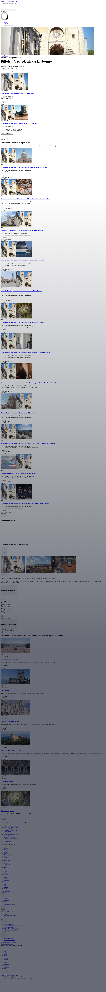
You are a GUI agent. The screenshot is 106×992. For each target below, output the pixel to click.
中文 (5, 972)
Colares (5, 863)
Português (6, 967)
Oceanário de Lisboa (9, 829)
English (5, 949)
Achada (6, 887)
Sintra (5, 852)
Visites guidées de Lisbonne (10, 838)
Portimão (6, 857)
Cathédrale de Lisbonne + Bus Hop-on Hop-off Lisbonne (19, 123)
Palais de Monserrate (9, 837)
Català (5, 951)
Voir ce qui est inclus (6, 98)
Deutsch (6, 955)
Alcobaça (6, 881)
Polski (5, 968)
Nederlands (6, 964)
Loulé (5, 870)
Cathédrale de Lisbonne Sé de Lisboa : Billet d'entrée (17, 93)
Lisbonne (6, 848)
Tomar (5, 866)
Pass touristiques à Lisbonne (11, 827)
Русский (6, 969)
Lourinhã (6, 874)
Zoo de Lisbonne (8, 831)
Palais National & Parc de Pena (11, 826)
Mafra (5, 873)
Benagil (6, 888)
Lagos (5, 856)
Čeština (5, 952)
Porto (5, 849)
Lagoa (5, 875)
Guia (5, 885)
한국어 (5, 961)
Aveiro (5, 871)
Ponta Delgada (7, 860)
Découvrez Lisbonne (6, 841)
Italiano (5, 962)
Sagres (5, 884)
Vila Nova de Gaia (8, 855)
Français (6, 959)
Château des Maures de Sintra (11, 834)
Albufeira (6, 850)
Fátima (5, 877)
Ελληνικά (6, 956)
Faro (5, 859)
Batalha (5, 878)
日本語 (5, 965)
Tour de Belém (7, 835)
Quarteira (6, 862)
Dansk (5, 954)
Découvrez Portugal (6, 891)
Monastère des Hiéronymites (11, 830)
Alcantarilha (7, 864)
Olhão (5, 868)
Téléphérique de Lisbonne (10, 833)
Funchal (6, 853)
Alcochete (6, 880)
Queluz (5, 867)
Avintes (5, 882)
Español (6, 958)
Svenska (6, 971)
